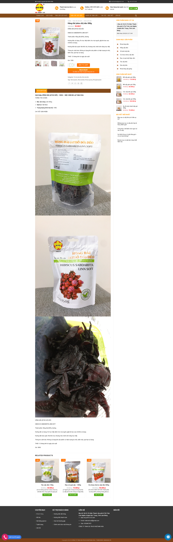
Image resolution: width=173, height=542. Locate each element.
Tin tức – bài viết (107, 15)
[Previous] (38, 39)
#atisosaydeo (74, 79)
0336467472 (87, 523)
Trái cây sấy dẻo (76, 15)
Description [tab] (41, 91)
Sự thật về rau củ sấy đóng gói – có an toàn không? (127, 135)
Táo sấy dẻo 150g (47, 485)
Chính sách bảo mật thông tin (62, 524)
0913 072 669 (91, 517)
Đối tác (38, 517)
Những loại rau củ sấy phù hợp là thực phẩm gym (127, 124)
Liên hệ (38, 528)
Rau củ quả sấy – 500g (73, 485)
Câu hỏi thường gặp (59, 521)
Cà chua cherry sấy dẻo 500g (98, 485)
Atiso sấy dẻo (88, 21)
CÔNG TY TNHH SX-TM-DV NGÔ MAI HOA (91, 526)
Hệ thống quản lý (41, 521)
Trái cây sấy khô (61, 15)
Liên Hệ (117, 15)
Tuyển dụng (39, 524)
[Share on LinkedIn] (81, 83)
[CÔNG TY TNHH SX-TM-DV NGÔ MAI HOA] (43, 8)
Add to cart (83, 65)
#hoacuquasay (89, 79)
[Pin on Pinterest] (78, 83)
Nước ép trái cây (92, 15)
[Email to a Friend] (75, 83)
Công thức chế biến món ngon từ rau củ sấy (127, 129)
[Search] (136, 15)
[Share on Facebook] (69, 83)
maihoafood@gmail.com (92, 520)
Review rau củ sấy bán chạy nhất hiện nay (127, 141)
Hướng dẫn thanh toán (60, 517)
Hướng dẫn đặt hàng (60, 514)
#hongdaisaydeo (97, 79)
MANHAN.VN (107, 540)
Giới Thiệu (49, 15)
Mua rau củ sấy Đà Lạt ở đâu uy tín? (127, 118)
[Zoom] (37, 57)
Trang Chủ (40, 15)
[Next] (62, 39)
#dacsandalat (81, 79)
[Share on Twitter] (72, 83)
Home (69, 21)
